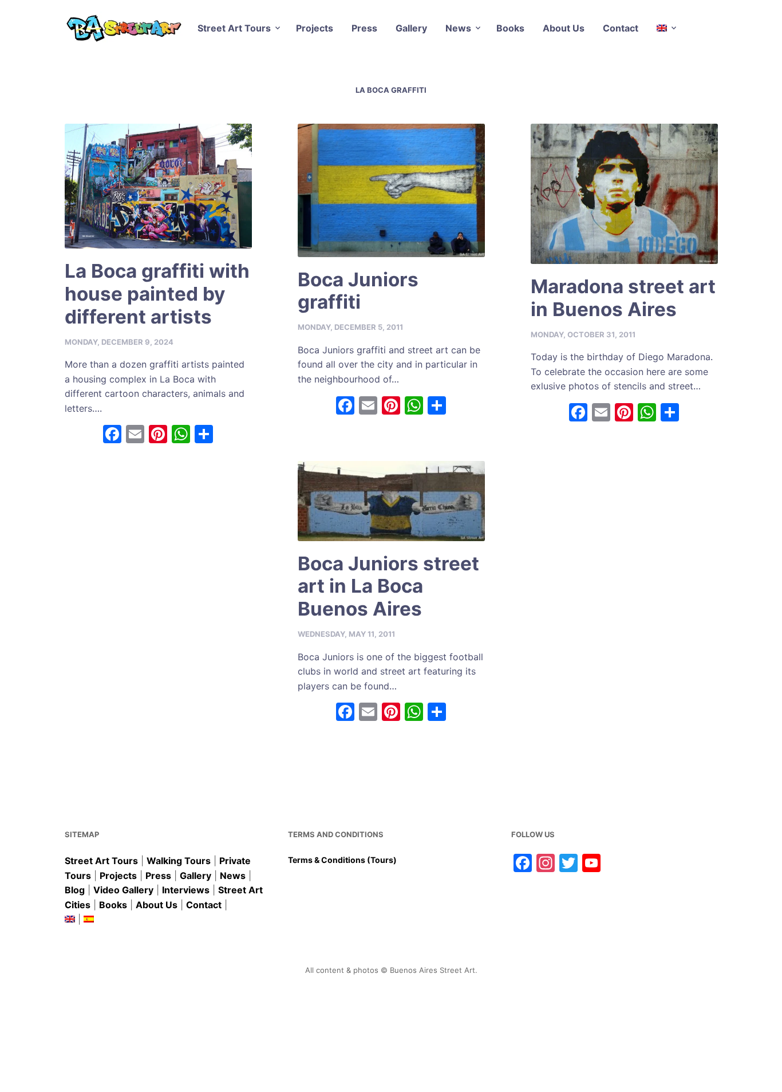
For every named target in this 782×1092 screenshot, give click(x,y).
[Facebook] (112, 435)
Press (364, 28)
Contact (620, 28)
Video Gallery (123, 890)
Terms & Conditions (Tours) (342, 860)
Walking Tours (179, 860)
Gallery (411, 28)
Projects (314, 28)
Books (510, 28)
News (458, 28)
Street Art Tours (234, 28)
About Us (563, 28)
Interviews (186, 890)
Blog (75, 890)
